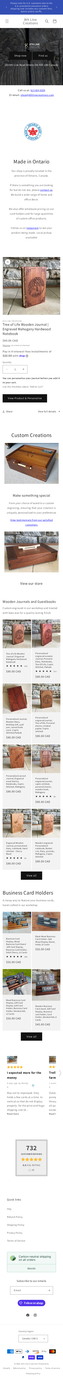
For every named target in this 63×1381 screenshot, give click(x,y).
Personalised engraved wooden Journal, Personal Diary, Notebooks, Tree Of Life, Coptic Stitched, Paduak (44, 660)
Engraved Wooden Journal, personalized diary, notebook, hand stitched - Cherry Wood (17, 848)
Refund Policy (15, 1216)
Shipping (6, 345)
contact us (46, 190)
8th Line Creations (29, 1364)
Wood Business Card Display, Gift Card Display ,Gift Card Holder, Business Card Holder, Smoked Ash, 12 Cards (16, 1007)
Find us (43, 55)
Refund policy (19, 1368)
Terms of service (52, 1368)
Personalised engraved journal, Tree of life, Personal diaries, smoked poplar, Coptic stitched (45, 724)
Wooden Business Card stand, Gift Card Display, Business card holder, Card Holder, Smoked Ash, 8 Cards (46, 1013)
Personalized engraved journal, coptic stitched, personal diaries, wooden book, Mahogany (43, 785)
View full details (47, 411)
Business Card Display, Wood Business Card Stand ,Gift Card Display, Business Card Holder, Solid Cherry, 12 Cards (16, 945)
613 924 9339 (38, 90)
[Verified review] (33, 1085)
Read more (13, 1113)
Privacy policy (35, 1368)
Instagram (32, 228)
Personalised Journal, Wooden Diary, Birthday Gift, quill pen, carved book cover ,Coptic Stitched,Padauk (16, 726)
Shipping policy (33, 1373)
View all (32, 875)
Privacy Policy (14, 1232)
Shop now (20, 55)
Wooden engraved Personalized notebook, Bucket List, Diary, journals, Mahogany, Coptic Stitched (45, 850)
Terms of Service (16, 1240)
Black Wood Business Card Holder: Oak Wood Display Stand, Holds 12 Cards (45, 940)
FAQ (9, 1209)
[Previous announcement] (6, 7)
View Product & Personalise (25, 398)
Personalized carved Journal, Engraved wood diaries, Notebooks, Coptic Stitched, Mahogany (16, 781)
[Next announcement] (56, 7)
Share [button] (9, 411)
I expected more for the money (24, 1075)
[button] (7, 21)
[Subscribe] (49, 1290)
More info (31, 1268)
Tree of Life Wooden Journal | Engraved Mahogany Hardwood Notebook (16, 657)
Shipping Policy (15, 1224)
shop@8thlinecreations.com (37, 95)
